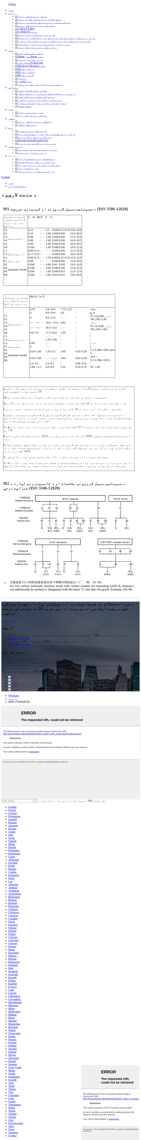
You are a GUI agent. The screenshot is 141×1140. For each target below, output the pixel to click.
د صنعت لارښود (17, 186)
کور (10, 183)
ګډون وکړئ (8, 620)
